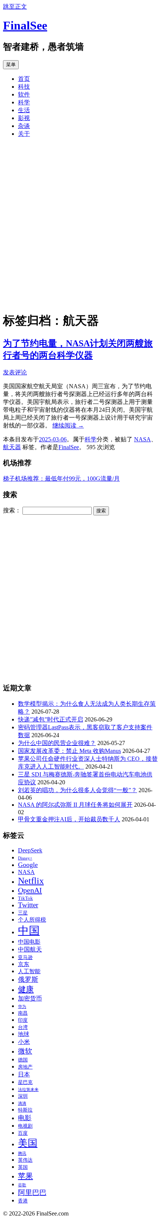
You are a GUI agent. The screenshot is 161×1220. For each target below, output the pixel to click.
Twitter (28, 905)
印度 (23, 1020)
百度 (23, 1133)
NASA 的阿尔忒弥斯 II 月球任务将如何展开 (75, 804)
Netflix (31, 881)
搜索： (12, 510)
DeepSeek (30, 850)
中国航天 (30, 949)
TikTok (25, 898)
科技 (24, 86)
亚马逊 (25, 957)
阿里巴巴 (32, 1192)
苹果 (25, 1176)
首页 (24, 79)
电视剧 (25, 1126)
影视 (24, 118)
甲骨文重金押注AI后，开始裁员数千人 (69, 819)
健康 (26, 989)
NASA (142, 439)
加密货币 (30, 998)
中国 (29, 931)
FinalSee (25, 25)
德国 (23, 1060)
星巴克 (25, 1082)
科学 (24, 102)
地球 (23, 1034)
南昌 (23, 1013)
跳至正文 (15, 6)
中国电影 (29, 942)
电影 (24, 1118)
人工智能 (29, 971)
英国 (23, 1167)
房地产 (25, 1067)
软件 (24, 94)
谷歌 (22, 1185)
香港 (23, 1201)
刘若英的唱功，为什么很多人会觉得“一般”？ (77, 790)
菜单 (11, 64)
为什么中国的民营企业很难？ (57, 743)
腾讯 (22, 1154)
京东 (23, 964)
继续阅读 (68, 425)
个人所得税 (32, 920)
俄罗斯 (28, 979)
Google (28, 864)
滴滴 (22, 1103)
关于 (24, 134)
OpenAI (30, 890)
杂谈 (24, 126)
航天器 (12, 447)
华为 (22, 1007)
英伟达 (25, 1160)
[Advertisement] (80, 224)
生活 (24, 110)
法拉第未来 (28, 1090)
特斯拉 (25, 1110)
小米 (24, 1042)
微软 (25, 1051)
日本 (24, 1074)
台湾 (23, 1027)
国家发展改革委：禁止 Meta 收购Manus (69, 751)
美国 (27, 1143)
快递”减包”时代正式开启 (50, 719)
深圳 (23, 1096)
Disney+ (25, 858)
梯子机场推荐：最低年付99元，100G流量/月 (61, 478)
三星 (23, 913)
